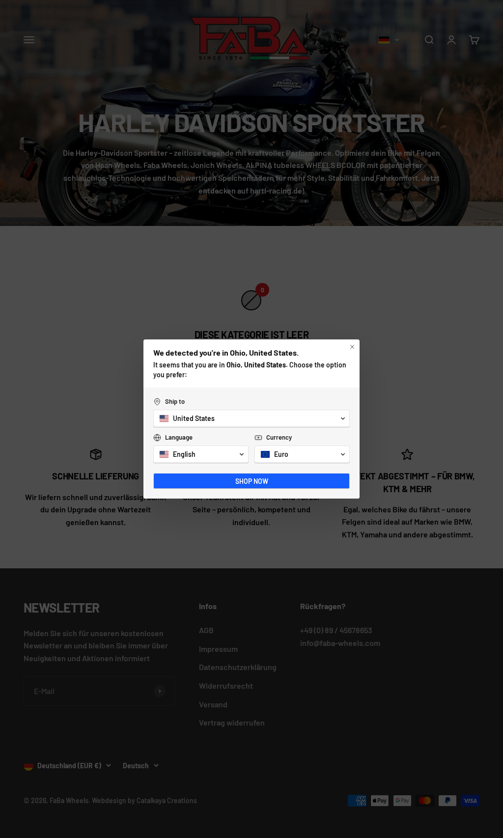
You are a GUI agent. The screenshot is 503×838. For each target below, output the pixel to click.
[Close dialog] (352, 346)
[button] (251, 418)
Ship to (175, 401)
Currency (279, 437)
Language (179, 437)
